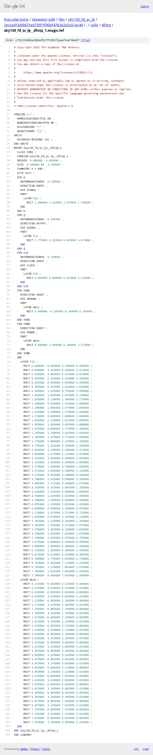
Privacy (34, 749)
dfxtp (106, 25)
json (146, 749)
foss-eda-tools (16, 19)
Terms (46, 749)
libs (62, 19)
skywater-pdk (43, 19)
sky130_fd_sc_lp (81, 19)
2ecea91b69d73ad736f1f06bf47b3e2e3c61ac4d (43, 25)
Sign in (145, 6)
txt (136, 749)
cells (94, 25)
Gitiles (24, 749)
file (85, 40)
